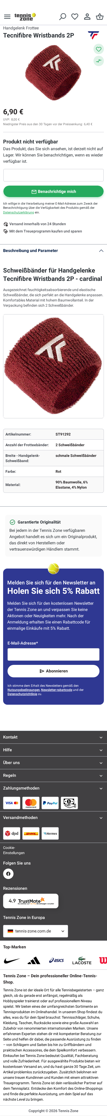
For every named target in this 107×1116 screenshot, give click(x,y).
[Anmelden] (87, 16)
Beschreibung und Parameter (30, 250)
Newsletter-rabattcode (56, 690)
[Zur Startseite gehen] (25, 17)
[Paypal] (50, 803)
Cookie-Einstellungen (8, 850)
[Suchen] (62, 16)
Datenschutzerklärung (18, 212)
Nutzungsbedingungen (24, 690)
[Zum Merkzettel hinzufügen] (98, 49)
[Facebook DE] (8, 873)
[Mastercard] (30, 803)
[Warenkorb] (100, 16)
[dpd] (11, 833)
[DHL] (30, 833)
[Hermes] (50, 833)
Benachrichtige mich (57, 191)
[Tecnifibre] (93, 35)
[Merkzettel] (75, 16)
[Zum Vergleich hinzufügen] (98, 61)
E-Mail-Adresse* (23, 643)
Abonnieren (57, 671)
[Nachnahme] (69, 803)
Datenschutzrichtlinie (22, 694)
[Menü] (7, 16)
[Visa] (11, 803)
